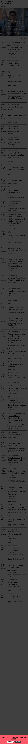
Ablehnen (10, 741)
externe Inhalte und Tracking (18, 737)
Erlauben (18, 741)
